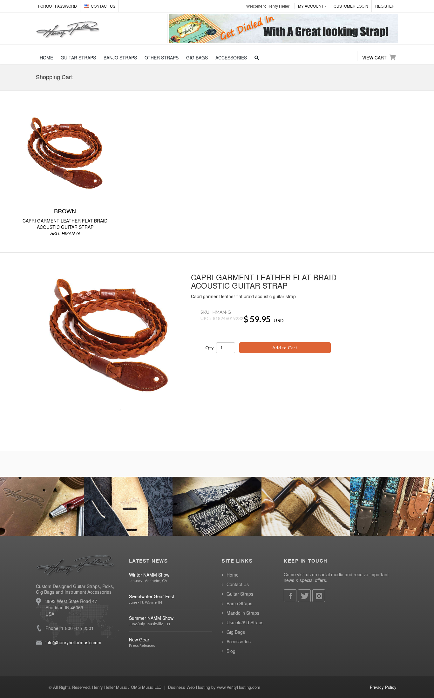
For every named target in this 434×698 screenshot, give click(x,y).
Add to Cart (285, 347)
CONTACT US (103, 6)
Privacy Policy (383, 687)
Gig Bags (236, 632)
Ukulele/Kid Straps (245, 622)
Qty (209, 347)
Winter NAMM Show (149, 574)
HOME (46, 57)
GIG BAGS (197, 57)
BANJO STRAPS (120, 57)
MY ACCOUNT (311, 6)
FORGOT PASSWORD (57, 6)
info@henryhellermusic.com (73, 642)
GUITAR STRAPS (78, 57)
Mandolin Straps (243, 613)
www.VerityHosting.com (238, 687)
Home (233, 574)
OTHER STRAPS (162, 57)
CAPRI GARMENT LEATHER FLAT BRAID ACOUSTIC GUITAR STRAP (65, 221)
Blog (231, 651)
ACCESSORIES (231, 57)
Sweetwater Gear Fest (151, 596)
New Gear (139, 639)
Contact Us (238, 584)
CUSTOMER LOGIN (351, 6)
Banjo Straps (239, 603)
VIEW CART (374, 57)
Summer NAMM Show (151, 618)
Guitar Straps (240, 594)
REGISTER (385, 6)
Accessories (239, 641)
